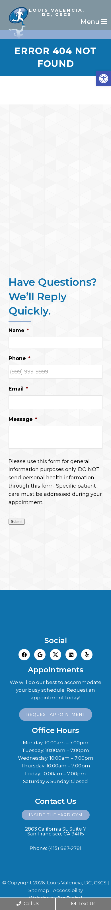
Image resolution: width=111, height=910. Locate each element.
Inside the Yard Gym (56, 814)
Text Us (86, 903)
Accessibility (68, 890)
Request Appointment (55, 714)
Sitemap (38, 890)
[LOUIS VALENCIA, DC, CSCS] (55, 3)
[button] (103, 78)
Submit (16, 521)
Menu (91, 22)
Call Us (30, 903)
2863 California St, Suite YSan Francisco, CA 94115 (55, 831)
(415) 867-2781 (64, 848)
